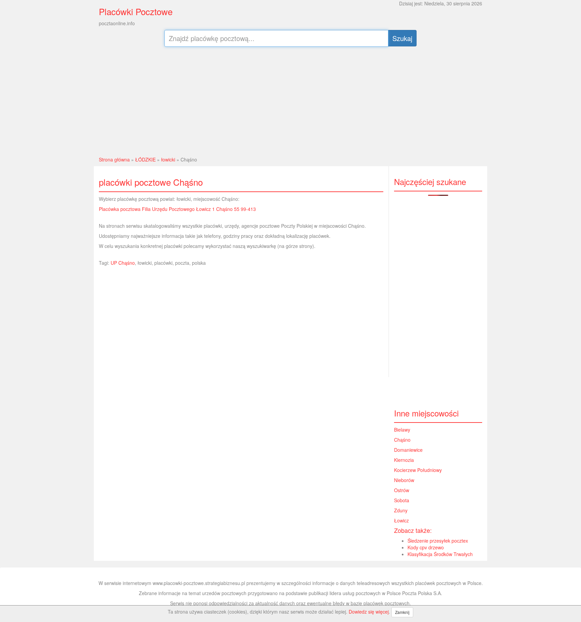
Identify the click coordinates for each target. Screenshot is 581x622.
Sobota (401, 500)
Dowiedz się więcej (369, 611)
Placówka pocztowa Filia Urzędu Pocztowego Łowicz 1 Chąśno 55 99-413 (177, 209)
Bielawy (402, 429)
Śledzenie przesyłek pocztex (438, 540)
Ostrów (401, 490)
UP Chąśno (123, 262)
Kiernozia (404, 459)
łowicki (168, 159)
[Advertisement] (291, 100)
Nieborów (404, 480)
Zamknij (402, 612)
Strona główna (114, 159)
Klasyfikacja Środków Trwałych (440, 554)
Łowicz (401, 520)
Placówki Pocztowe (135, 11)
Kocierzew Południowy (418, 470)
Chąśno (402, 439)
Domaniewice (408, 449)
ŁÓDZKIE (145, 159)
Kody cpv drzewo (426, 547)
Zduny (401, 510)
